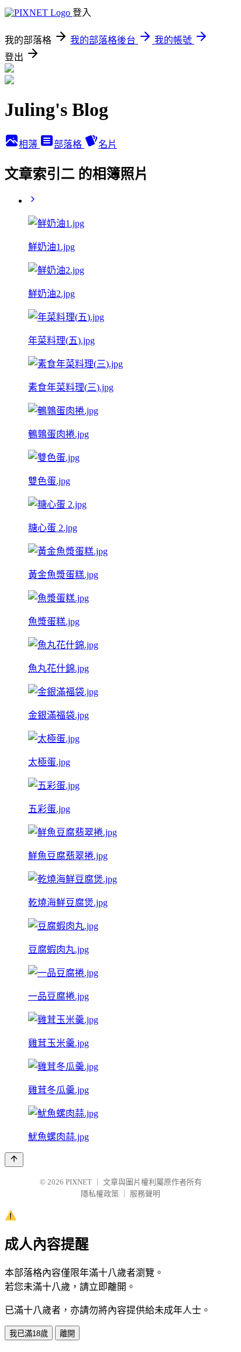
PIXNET (79, 1182)
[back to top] (14, 1159)
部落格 (69, 144)
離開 (67, 1333)
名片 (107, 144)
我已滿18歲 (28, 1333)
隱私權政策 (100, 1193)
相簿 (29, 144)
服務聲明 (145, 1193)
